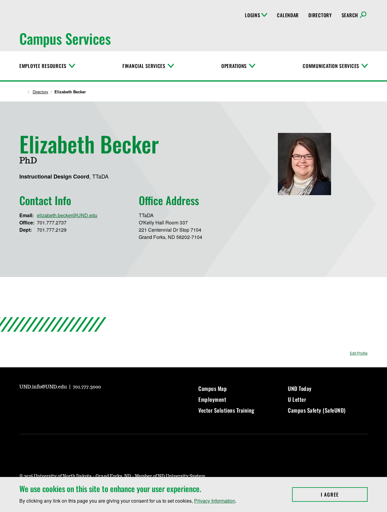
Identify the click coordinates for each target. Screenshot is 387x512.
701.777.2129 (52, 229)
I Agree (344, 494)
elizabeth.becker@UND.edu (67, 215)
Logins (252, 15)
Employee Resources (43, 65)
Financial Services (143, 65)
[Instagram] (38, 403)
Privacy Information (214, 500)
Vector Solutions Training (226, 410)
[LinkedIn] (67, 403)
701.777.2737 (52, 222)
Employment (212, 399)
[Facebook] (52, 403)
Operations (234, 65)
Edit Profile (359, 353)
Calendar (288, 15)
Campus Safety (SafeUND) (317, 410)
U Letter (297, 399)
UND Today (300, 388)
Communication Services (331, 65)
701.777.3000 (87, 387)
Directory (320, 15)
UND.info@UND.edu (43, 387)
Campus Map (212, 388)
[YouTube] (23, 403)
